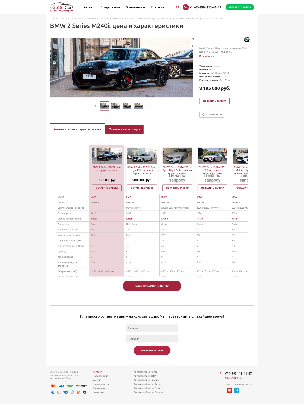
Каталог (97, 372)
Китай (94, 218)
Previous (95, 106)
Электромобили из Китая (147, 384)
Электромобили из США (147, 388)
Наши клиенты (101, 384)
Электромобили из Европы (148, 392)
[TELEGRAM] (236, 390)
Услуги (96, 380)
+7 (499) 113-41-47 (207, 7)
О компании (99, 388)
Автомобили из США (145, 376)
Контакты (98, 392)
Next (147, 106)
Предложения (100, 376)
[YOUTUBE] (229, 390)
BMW (93, 197)
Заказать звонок (233, 378)
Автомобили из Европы (146, 380)
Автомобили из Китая (145, 372)
